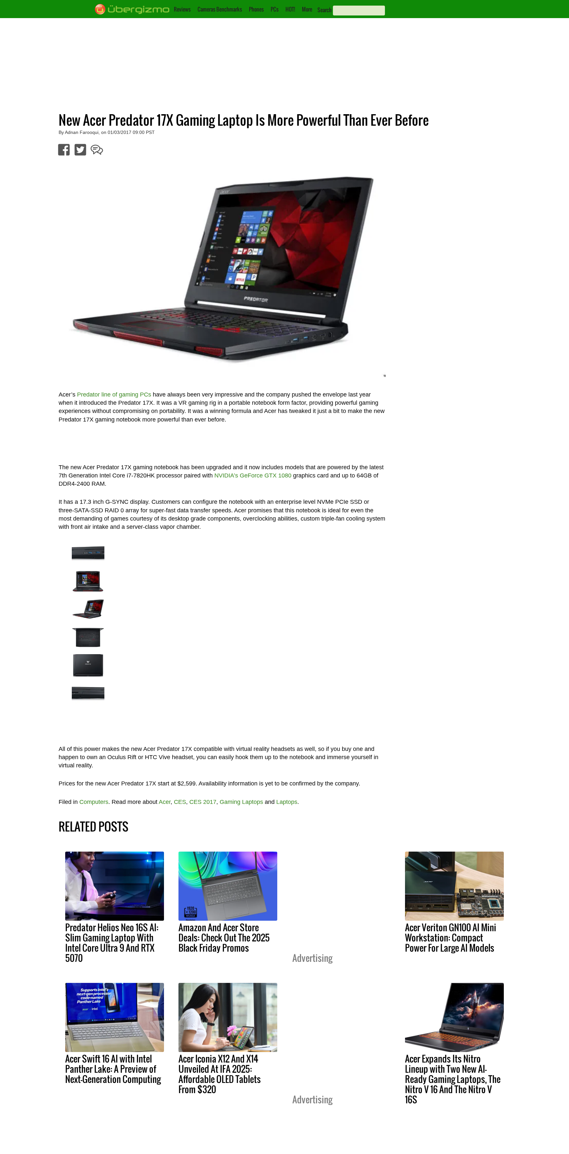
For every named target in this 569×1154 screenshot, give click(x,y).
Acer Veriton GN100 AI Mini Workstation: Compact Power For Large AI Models (450, 937)
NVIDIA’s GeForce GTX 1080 (252, 475)
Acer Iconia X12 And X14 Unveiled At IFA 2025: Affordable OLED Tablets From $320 (219, 1074)
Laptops (286, 802)
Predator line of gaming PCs (114, 394)
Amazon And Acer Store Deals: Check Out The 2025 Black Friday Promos (224, 937)
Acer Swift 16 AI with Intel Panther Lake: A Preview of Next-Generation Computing (113, 1069)
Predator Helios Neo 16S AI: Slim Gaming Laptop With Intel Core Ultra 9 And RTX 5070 (111, 942)
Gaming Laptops (241, 802)
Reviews (182, 9)
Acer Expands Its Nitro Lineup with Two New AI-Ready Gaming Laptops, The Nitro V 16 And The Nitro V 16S (453, 1079)
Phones (256, 9)
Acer (165, 802)
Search (324, 10)
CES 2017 (202, 802)
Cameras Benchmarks (220, 9)
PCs (275, 9)
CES (180, 802)
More (307, 9)
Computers (93, 802)
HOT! (290, 9)
